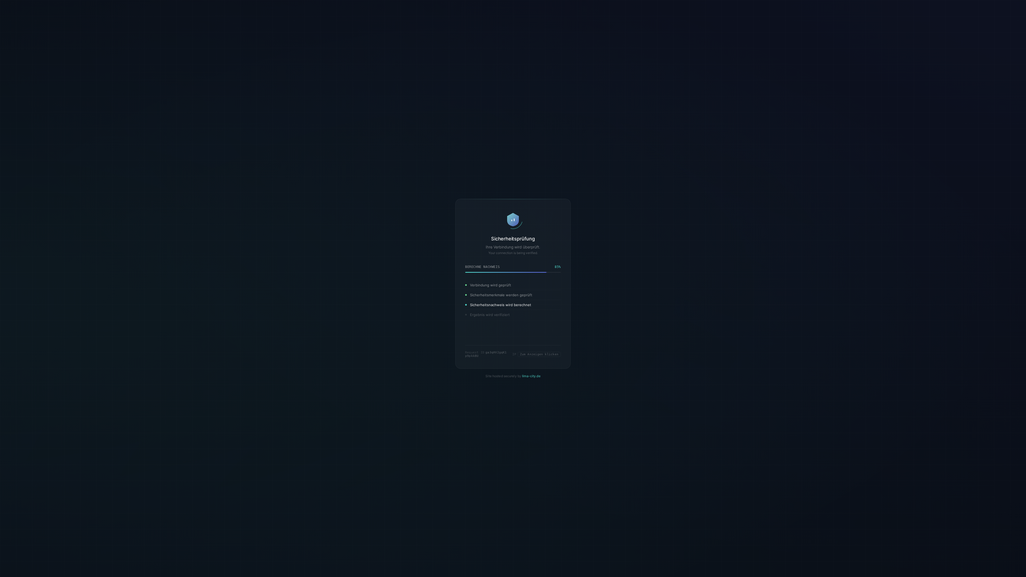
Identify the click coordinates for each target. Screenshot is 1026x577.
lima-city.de (531, 376)
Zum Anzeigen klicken (539, 354)
